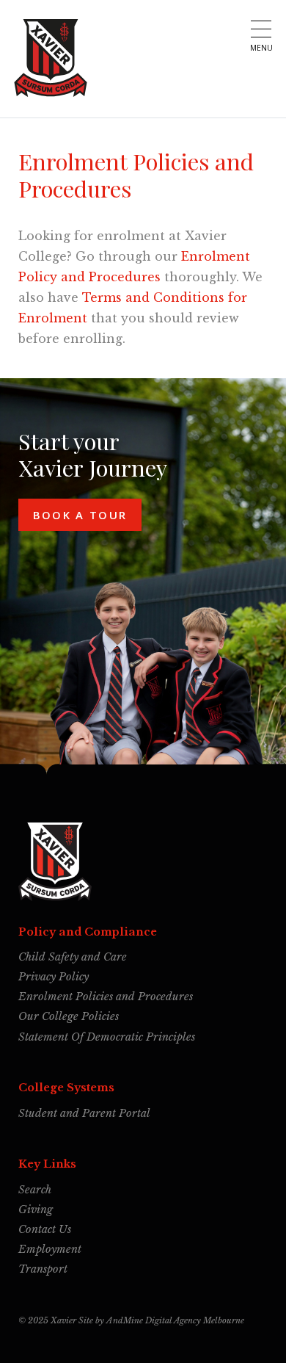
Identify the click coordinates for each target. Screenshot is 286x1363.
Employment (49, 1249)
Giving (35, 1209)
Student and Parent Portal (84, 1113)
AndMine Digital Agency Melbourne (175, 1319)
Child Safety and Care (72, 957)
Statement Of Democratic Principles (106, 1037)
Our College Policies (68, 1016)
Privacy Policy (53, 976)
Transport (42, 1269)
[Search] (226, 28)
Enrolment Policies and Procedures (105, 996)
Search (34, 1189)
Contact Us (44, 1229)
